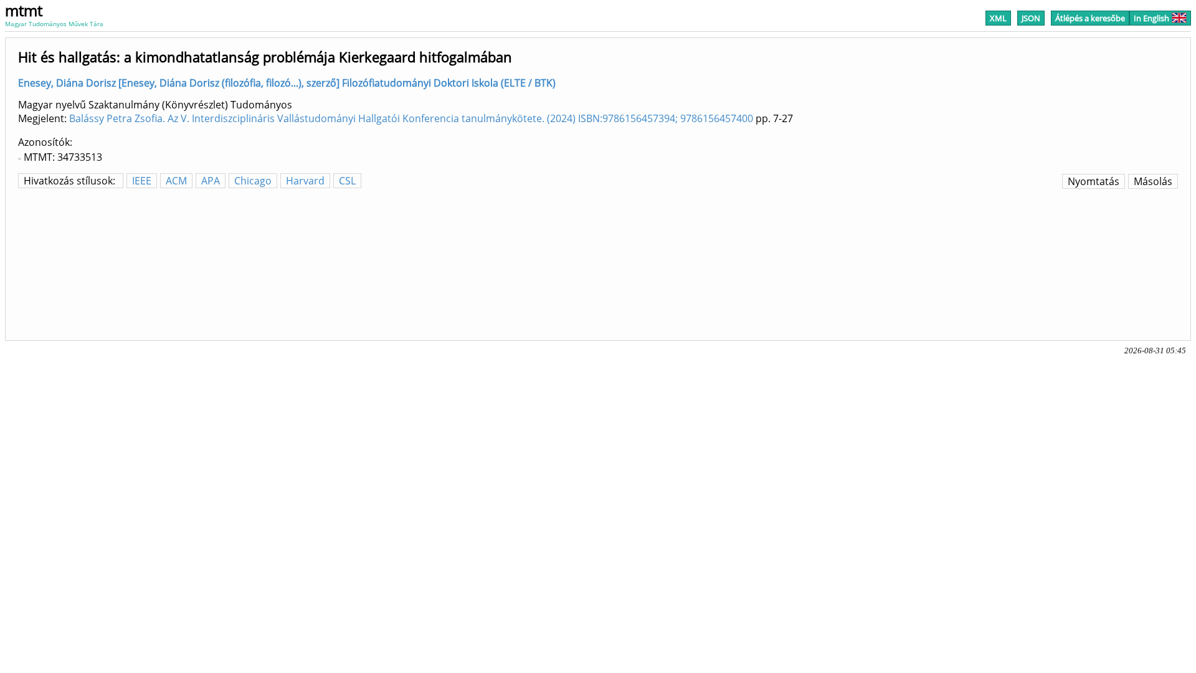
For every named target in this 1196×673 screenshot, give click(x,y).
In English (1151, 18)
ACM (176, 181)
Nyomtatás (1093, 181)
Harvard (305, 181)
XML (998, 18)
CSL (347, 181)
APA (210, 181)
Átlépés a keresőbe (1090, 18)
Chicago (253, 181)
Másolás (1153, 181)
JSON (1031, 18)
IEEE (141, 181)
